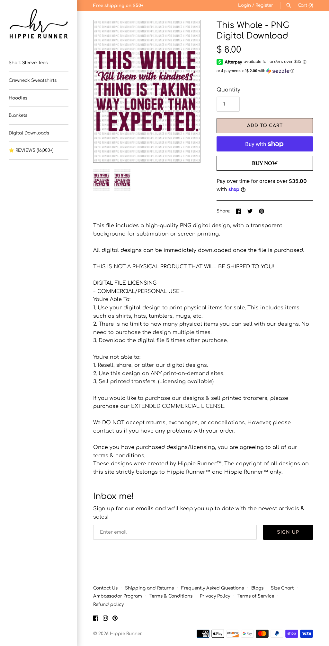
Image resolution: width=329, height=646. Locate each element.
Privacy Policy (215, 596)
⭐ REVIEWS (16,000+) (31, 150)
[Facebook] (95, 619)
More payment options (264, 173)
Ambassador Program (117, 596)
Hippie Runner (125, 633)
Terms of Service (255, 596)
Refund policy (108, 604)
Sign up (288, 532)
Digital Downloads (29, 133)
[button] (187, 91)
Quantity (228, 90)
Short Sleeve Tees (28, 62)
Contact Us (105, 588)
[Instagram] (105, 619)
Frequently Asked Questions (212, 588)
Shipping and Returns (149, 588)
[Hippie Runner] (38, 24)
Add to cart (265, 125)
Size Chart (282, 588)
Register (264, 5)
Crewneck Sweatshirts (33, 80)
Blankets (18, 115)
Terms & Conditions (170, 596)
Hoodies (18, 98)
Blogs (257, 588)
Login (244, 5)
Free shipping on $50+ (118, 5)
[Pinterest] (115, 619)
